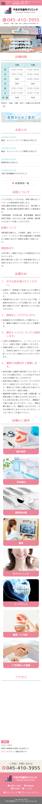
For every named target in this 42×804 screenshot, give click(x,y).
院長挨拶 (30, 786)
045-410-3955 (23, 20)
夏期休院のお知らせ (9, 162)
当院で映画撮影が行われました (14, 173)
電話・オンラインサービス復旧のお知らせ (19, 140)
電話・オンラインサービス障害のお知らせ (19, 151)
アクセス (28, 788)
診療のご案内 (15, 786)
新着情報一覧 (22, 183)
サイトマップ (11, 792)
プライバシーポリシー (30, 792)
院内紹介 (17, 788)
